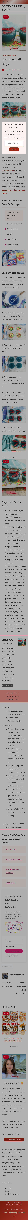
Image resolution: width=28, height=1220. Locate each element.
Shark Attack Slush (13, 859)
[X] (7, 2)
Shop (7, 1191)
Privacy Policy (17, 1202)
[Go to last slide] (4, 1028)
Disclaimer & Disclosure (14, 1204)
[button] (14, 927)
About (7, 1188)
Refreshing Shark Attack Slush (21, 988)
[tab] (10, 1046)
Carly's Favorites (12, 1194)
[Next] (23, 1028)
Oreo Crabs (10, 883)
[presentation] (14, 1023)
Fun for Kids (7, 966)
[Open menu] (24, 8)
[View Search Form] (25, 2)
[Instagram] (11, 2)
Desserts (4, 55)
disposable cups (8, 170)
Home (7, 1202)
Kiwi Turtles (11, 849)
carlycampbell (17, 974)
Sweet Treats (12, 55)
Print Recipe (8, 685)
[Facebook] (3, 2)
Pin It (6, 17)
